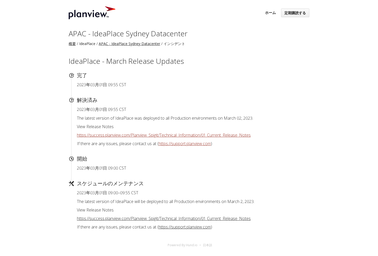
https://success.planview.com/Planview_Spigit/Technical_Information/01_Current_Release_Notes (164, 135)
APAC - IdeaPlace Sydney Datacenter (128, 33)
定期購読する (295, 12)
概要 (72, 43)
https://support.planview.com (185, 143)
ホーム (270, 12)
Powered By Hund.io (182, 245)
